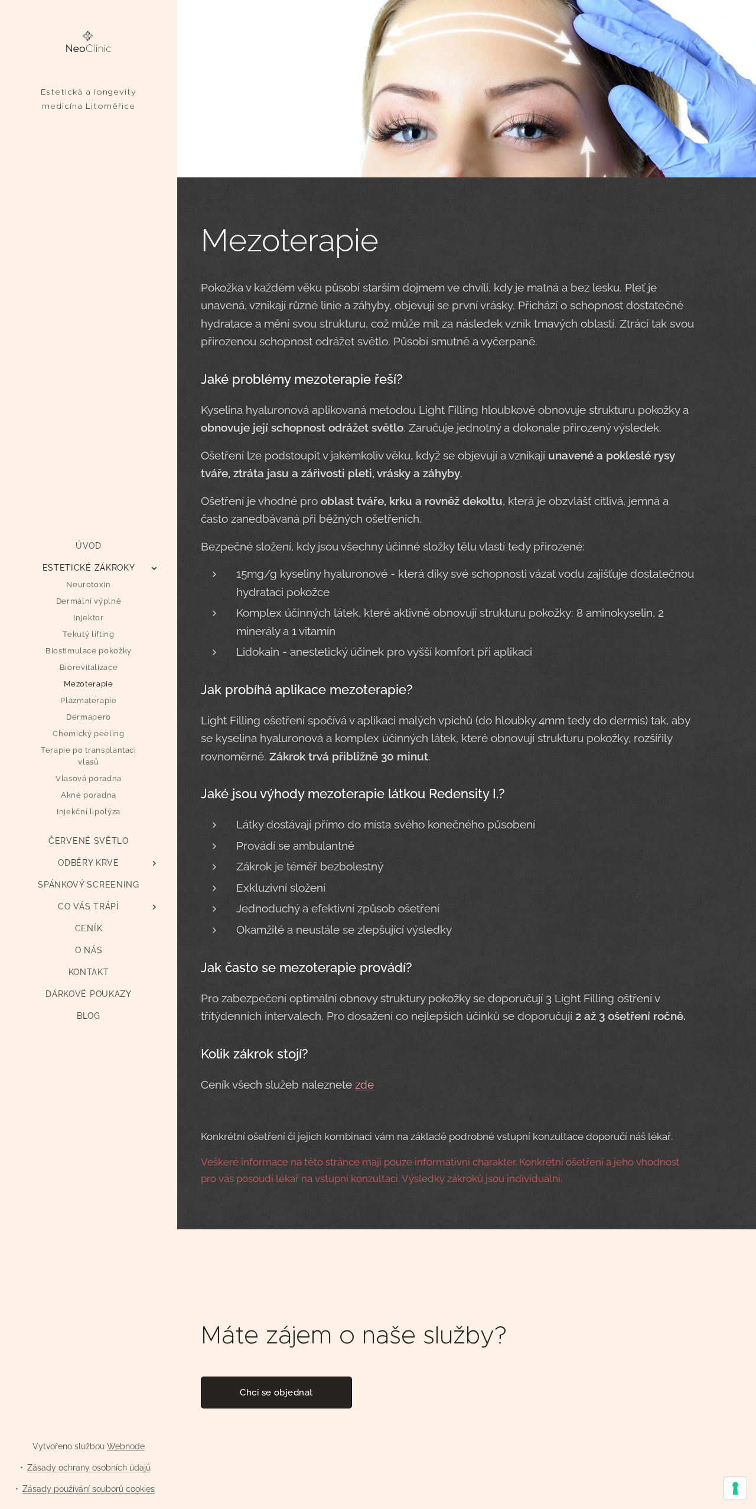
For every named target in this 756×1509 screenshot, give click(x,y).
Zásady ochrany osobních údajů (89, 1467)
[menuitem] (89, 546)
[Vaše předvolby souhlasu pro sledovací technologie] (735, 1488)
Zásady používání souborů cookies (88, 1489)
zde (364, 1084)
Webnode (126, 1446)
